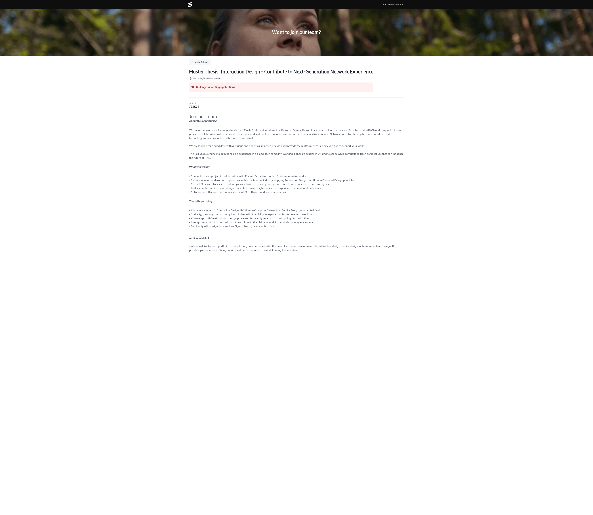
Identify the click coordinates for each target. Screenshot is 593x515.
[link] (190, 5)
